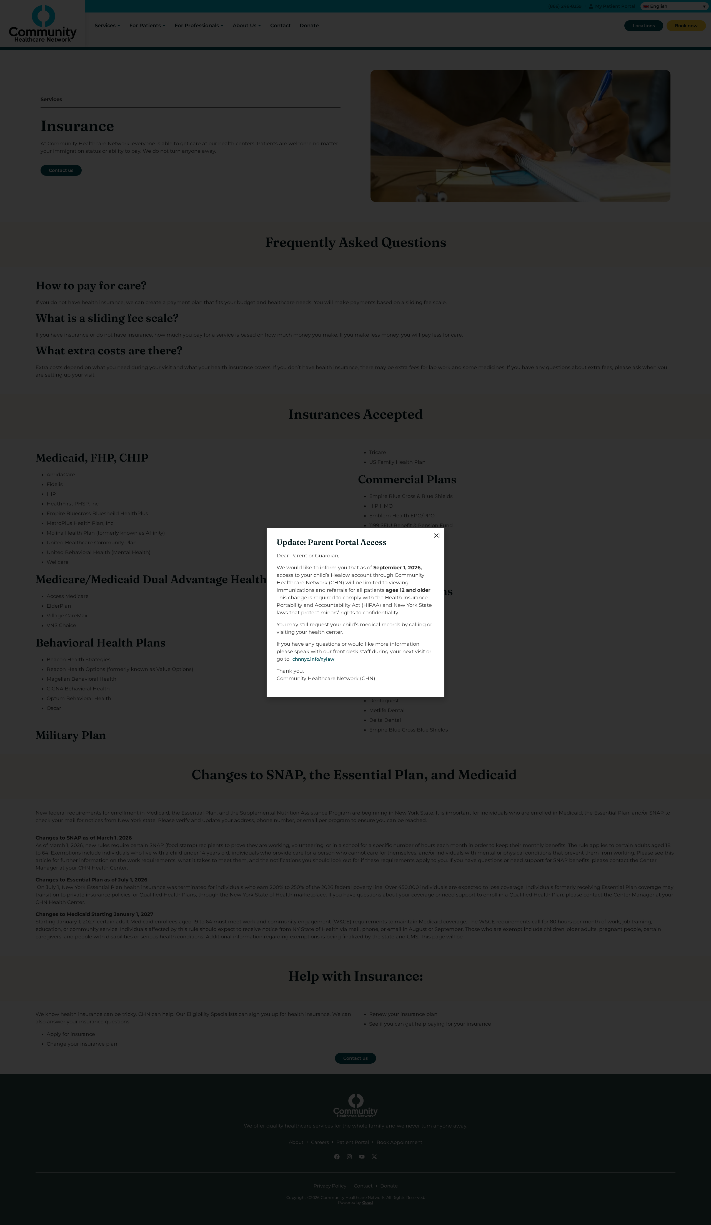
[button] (436, 535)
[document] (355, 612)
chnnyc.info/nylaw (313, 659)
